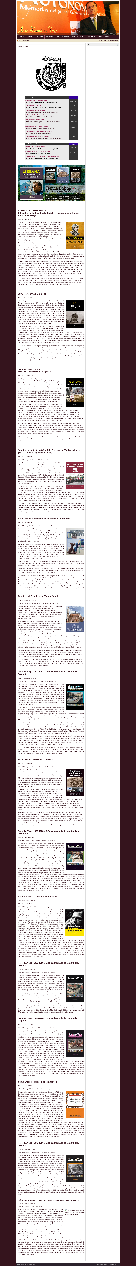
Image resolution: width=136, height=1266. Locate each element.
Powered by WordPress (101, 1264)
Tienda (107, 36)
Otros (100, 36)
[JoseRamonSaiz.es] (68, 18)
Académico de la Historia (35, 36)
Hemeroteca (91, 36)
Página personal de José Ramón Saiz (26, 1264)
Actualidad (49, 36)
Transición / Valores (78, 36)
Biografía (21, 36)
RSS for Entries (24, 40)
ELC (118, 1264)
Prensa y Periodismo (62, 36)
